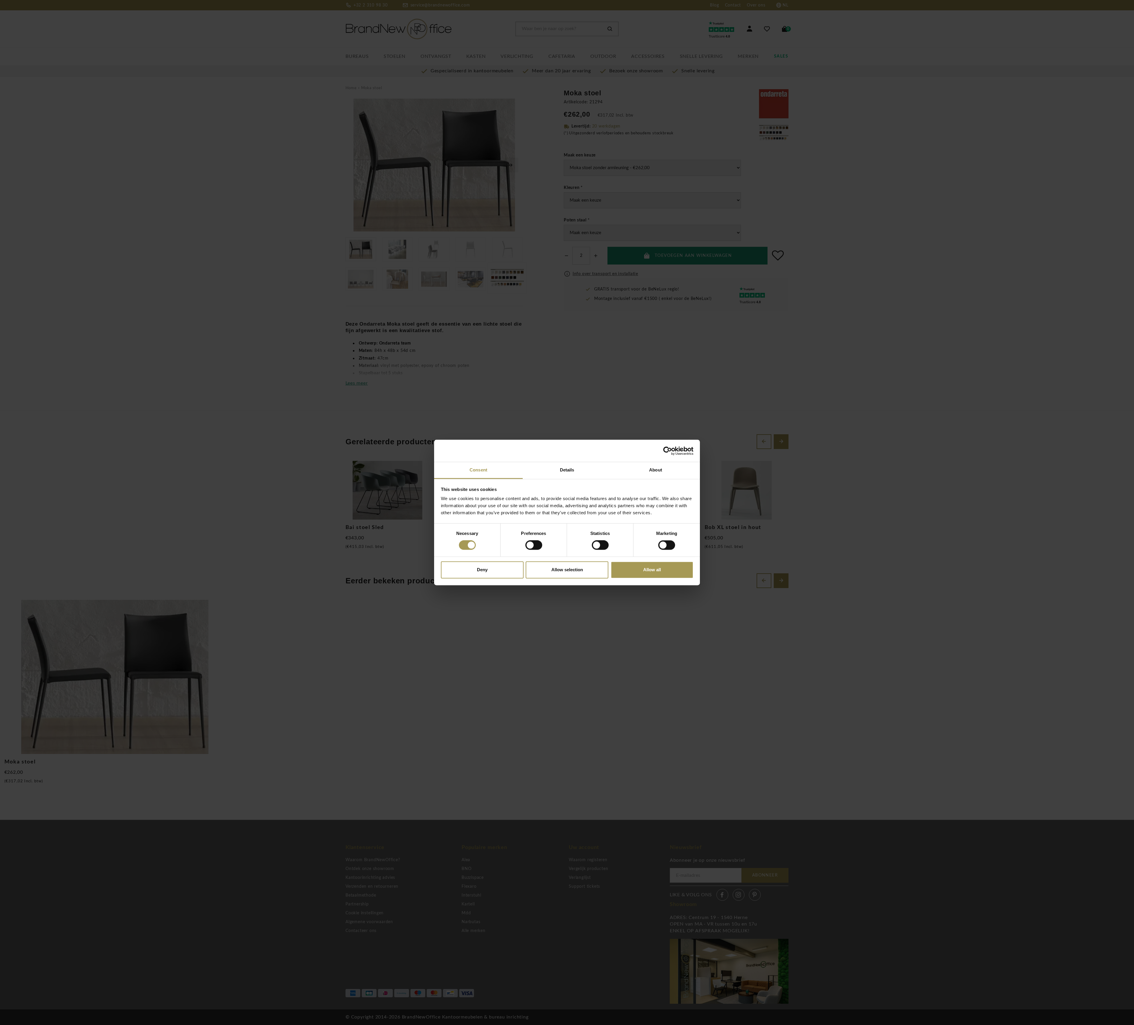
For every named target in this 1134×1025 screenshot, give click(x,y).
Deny (482, 569)
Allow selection (567, 569)
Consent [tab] (478, 469)
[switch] (533, 545)
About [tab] (655, 469)
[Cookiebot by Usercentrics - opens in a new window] (667, 450)
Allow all (652, 569)
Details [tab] (567, 469)
